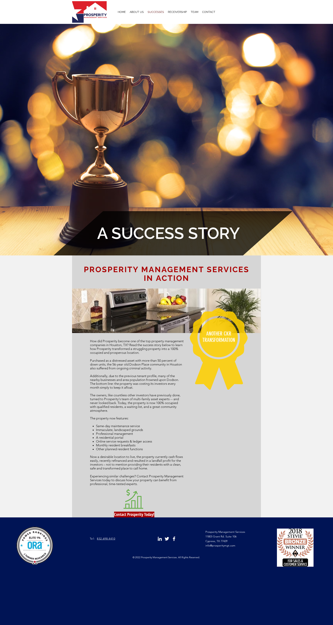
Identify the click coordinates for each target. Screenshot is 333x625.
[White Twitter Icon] (167, 539)
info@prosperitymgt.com (220, 545)
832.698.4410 (106, 538)
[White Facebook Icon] (174, 539)
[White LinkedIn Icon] (160, 539)
